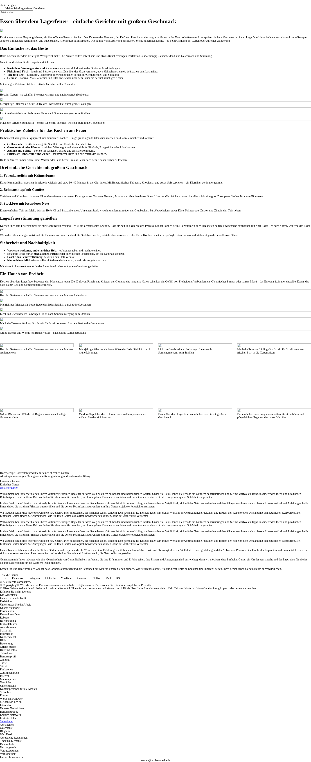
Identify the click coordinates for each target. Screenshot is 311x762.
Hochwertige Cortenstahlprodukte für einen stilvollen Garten (34, 472)
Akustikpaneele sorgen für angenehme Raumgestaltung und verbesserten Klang (45, 476)
